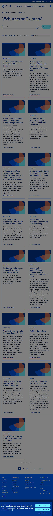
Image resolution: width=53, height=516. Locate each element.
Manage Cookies (42, 513)
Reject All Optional (42, 509)
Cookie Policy (9, 510)
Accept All (42, 506)
